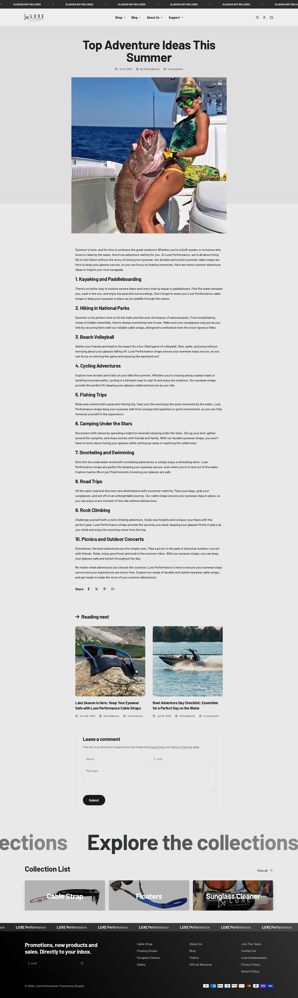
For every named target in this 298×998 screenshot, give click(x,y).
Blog (134, 17)
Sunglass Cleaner (148, 957)
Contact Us (248, 951)
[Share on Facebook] (88, 589)
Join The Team (251, 944)
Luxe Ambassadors (254, 957)
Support (174, 17)
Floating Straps (147, 951)
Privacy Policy (156, 747)
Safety (141, 964)
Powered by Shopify (71, 986)
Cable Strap (144, 944)
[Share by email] (113, 589)
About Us (153, 17)
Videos (194, 957)
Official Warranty (201, 964)
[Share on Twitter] (96, 589)
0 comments (175, 69)
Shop (118, 17)
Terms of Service (181, 747)
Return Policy (250, 971)
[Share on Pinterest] (105, 589)
